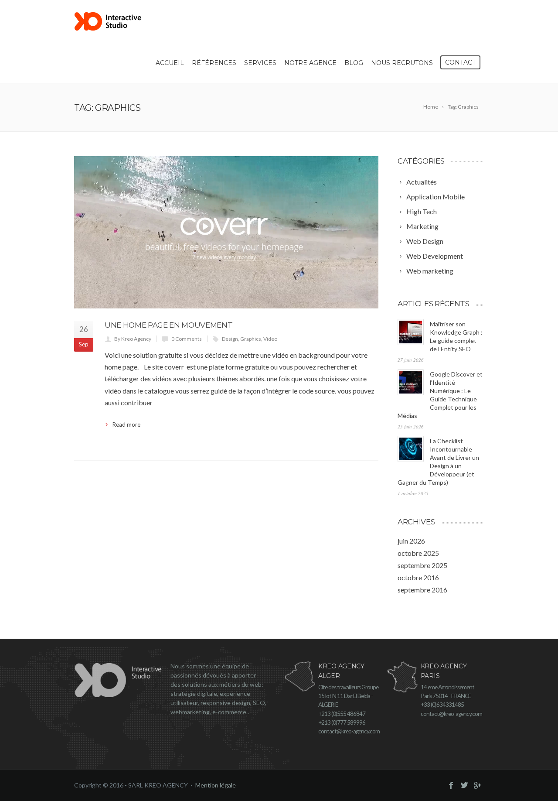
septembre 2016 (422, 589)
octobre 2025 (418, 553)
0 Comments (186, 338)
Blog (353, 63)
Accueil (170, 63)
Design (230, 338)
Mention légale (215, 785)
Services (260, 63)
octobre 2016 (418, 577)
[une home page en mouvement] (226, 232)
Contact (460, 62)
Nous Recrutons (402, 63)
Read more (126, 424)
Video (270, 338)
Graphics (250, 338)
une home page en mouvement (168, 325)
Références (214, 63)
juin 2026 (411, 541)
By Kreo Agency (132, 338)
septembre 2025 (422, 565)
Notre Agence (310, 63)
